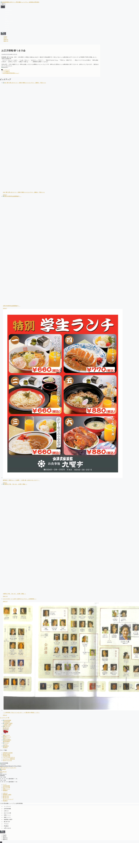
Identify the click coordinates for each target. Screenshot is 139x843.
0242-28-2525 (3, 771)
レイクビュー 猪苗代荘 (9, 759)
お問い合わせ (8, 29)
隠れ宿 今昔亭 (6, 754)
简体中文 (6, 39)
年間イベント (8, 16)
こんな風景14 (6, 71)
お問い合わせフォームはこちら (8, 767)
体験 (6, 19)
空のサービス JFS (7, 760)
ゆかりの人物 (8, 14)
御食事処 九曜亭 (9, 21)
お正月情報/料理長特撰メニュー (11, 73)
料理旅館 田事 (6, 755)
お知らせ (7, 12)
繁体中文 (6, 41)
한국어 (5, 38)
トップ (4, 784)
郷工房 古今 (8, 23)
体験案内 (5, 790)
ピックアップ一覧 (4, 717)
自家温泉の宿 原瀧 (7, 752)
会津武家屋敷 (8, 10)
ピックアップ (6, 70)
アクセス (7, 25)
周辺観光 (7, 27)
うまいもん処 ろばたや (9, 757)
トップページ (7, 806)
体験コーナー (7, 817)
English (5, 36)
